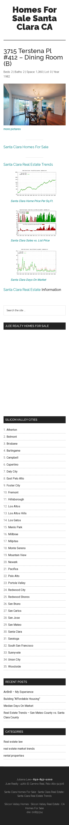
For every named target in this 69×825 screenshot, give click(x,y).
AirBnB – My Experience (18, 692)
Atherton (12, 429)
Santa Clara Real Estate (22, 290)
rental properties (14, 755)
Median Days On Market (18, 706)
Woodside (14, 666)
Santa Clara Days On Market (28, 279)
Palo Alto (13, 576)
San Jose (14, 617)
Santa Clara (15, 631)
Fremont (13, 492)
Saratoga (13, 638)
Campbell (12, 457)
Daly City (12, 471)
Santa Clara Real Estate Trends (28, 164)
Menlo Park (15, 527)
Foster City (13, 485)
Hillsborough (16, 499)
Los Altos (14, 506)
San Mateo (14, 624)
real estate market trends (19, 748)
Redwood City (16, 590)
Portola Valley (16, 583)
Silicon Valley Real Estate (45, 804)
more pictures (12, 129)
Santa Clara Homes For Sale (26, 147)
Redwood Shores (19, 597)
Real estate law (13, 741)
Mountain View (17, 555)
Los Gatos (14, 520)
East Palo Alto (15, 478)
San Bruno (14, 604)
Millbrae (13, 534)
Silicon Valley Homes (16, 804)
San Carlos (14, 610)
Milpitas (13, 541)
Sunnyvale (14, 652)
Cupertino (12, 464)
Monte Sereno (17, 548)
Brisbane (12, 443)
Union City (14, 659)
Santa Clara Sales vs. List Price (30, 240)
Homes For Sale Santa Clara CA (34, 18)
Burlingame (13, 450)
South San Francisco (20, 645)
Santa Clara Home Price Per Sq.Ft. (32, 201)
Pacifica (13, 569)
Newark (13, 562)
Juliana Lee (24, 779)
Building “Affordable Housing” (22, 699)
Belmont (12, 436)
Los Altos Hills (17, 513)
